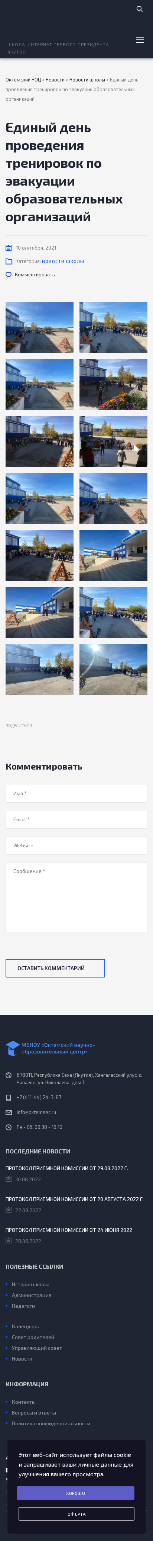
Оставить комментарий (51, 968)
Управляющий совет (37, 1348)
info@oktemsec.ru (36, 1112)
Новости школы (63, 261)
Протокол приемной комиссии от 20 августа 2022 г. (75, 1199)
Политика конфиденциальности (51, 1423)
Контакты (24, 1402)
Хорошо (75, 1493)
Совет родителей (33, 1337)
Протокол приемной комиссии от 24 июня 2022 (69, 1230)
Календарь (25, 1326)
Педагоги (23, 1306)
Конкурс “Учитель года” (39, 1315)
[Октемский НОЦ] (76, 1048)
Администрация (31, 1295)
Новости (22, 1358)
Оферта (77, 1513)
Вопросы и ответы (34, 1412)
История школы (30, 1284)
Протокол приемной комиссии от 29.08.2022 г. (67, 1168)
